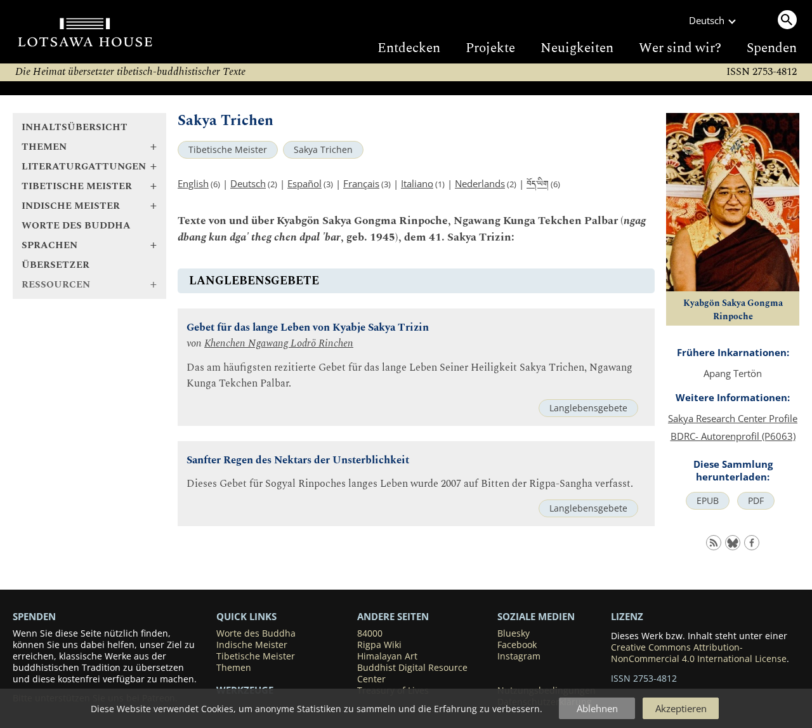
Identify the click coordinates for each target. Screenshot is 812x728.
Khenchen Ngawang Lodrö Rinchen (278, 344)
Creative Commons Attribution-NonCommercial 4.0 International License (699, 653)
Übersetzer (55, 265)
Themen (233, 667)
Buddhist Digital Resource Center (412, 673)
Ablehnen (597, 708)
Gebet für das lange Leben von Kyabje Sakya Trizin (308, 328)
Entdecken (408, 48)
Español (304, 183)
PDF (756, 500)
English (193, 183)
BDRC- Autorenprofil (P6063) (733, 436)
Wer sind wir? (680, 48)
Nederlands (480, 183)
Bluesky (513, 633)
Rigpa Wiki (379, 645)
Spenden (772, 48)
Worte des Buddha (76, 225)
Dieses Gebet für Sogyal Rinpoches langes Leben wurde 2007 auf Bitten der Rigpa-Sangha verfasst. (410, 484)
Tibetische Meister (227, 150)
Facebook (517, 645)
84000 (370, 633)
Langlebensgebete (588, 408)
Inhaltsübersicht (75, 127)
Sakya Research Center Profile (732, 418)
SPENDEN (34, 616)
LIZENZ (627, 616)
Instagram (518, 656)
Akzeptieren (681, 708)
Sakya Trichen (323, 150)
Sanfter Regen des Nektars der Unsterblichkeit (298, 460)
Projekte (490, 48)
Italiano (417, 183)
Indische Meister (251, 645)
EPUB (708, 500)
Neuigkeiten (576, 48)
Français (361, 183)
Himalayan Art (387, 656)
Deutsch (248, 183)
